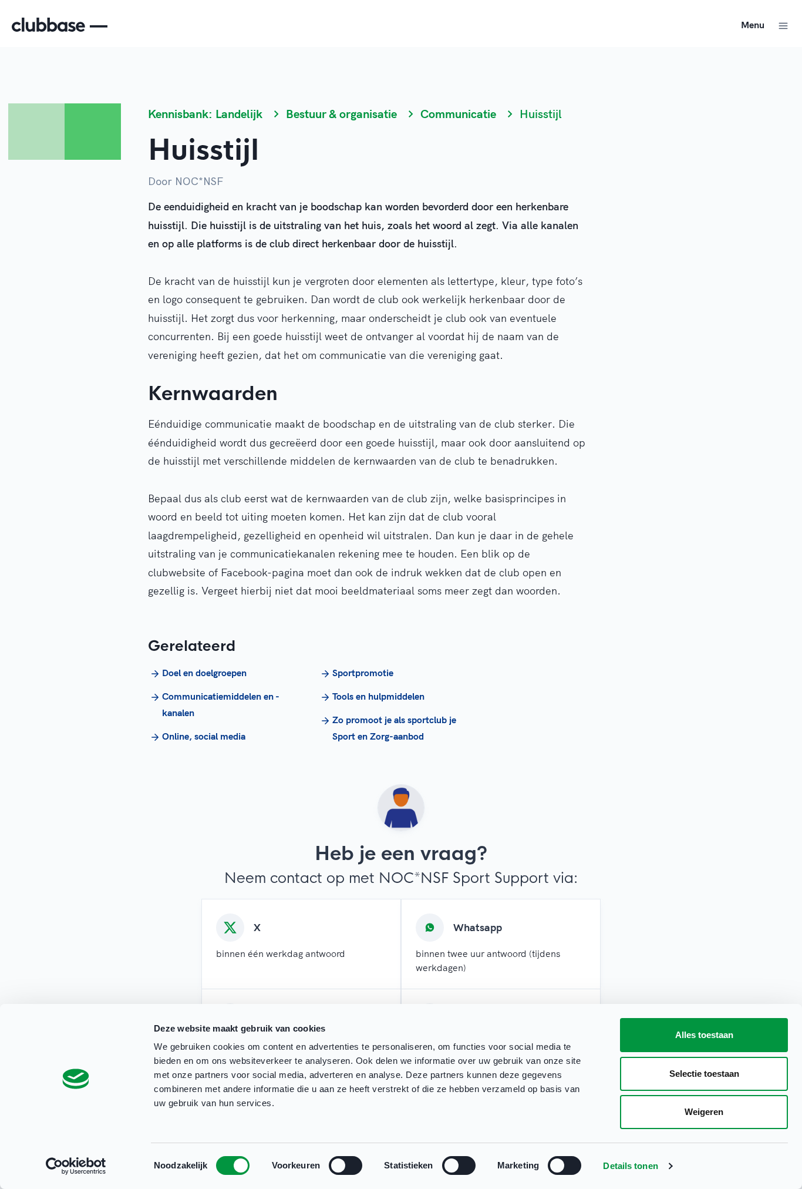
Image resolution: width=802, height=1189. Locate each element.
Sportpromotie (362, 673)
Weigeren (704, 1112)
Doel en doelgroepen (204, 673)
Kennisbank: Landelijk (205, 113)
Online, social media (203, 736)
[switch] (345, 1165)
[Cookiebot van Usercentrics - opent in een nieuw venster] (76, 1166)
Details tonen (630, 1166)
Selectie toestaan (704, 1074)
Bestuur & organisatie (341, 113)
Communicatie (458, 113)
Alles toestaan (704, 1035)
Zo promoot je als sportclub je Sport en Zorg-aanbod (394, 728)
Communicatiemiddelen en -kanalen (220, 704)
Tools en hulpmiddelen (378, 696)
